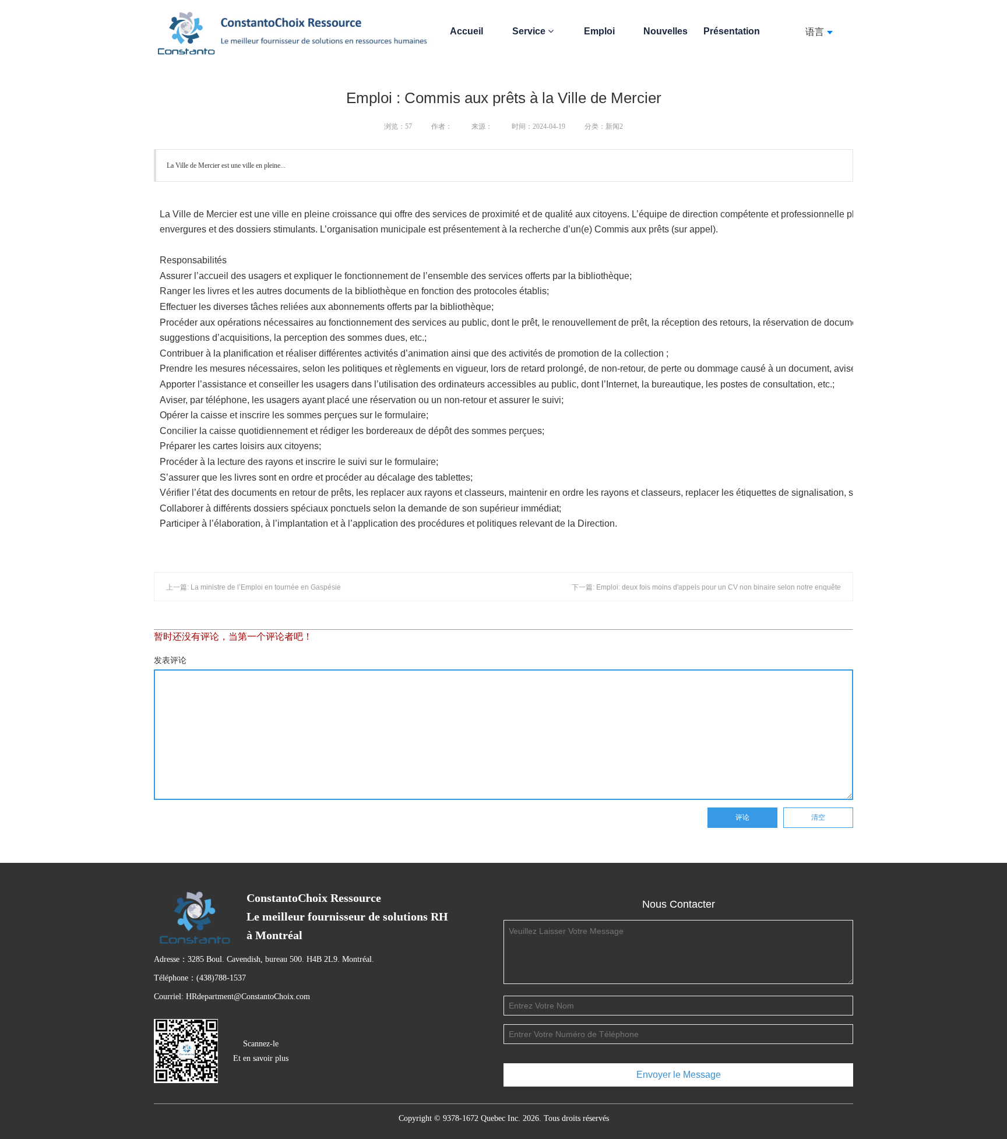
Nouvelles (665, 31)
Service (530, 31)
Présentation (731, 31)
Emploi (599, 31)
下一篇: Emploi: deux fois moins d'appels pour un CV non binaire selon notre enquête (706, 587)
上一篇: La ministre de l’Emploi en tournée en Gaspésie (253, 587)
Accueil (466, 31)
